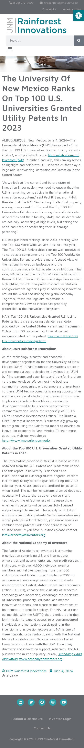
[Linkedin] (20, 702)
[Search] (79, 40)
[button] (78, 15)
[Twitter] (31, 702)
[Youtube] (63, 702)
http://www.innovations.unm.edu (26, 440)
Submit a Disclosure (27, 719)
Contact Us (49, 9)
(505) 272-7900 (23, 2)
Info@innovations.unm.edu (60, 2)
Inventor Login (72, 9)
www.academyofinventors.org (41, 659)
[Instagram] (52, 702)
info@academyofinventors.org (23, 535)
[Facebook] (42, 702)
